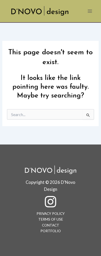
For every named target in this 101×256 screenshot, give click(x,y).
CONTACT (50, 225)
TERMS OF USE (50, 219)
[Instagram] (50, 201)
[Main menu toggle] (90, 11)
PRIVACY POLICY (51, 214)
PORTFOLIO (50, 231)
